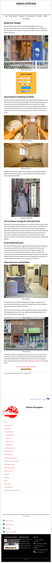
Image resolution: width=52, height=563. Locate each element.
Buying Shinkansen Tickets (10, 458)
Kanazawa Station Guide (25, 539)
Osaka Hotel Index (8, 471)
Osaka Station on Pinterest (42, 549)
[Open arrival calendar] (31, 78)
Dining (5, 480)
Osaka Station (26, 3)
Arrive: (19, 76)
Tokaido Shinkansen (10, 435)
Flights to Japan (9, 520)
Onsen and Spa (7, 484)
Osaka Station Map (8, 487)
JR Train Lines (8, 438)
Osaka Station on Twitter (41, 543)
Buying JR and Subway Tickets (11, 461)
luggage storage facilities (34, 361)
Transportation (7, 428)
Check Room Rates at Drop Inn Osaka (26, 366)
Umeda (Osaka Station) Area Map (12, 490)
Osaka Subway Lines (10, 448)
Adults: (25, 84)
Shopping (6, 477)
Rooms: (19, 84)
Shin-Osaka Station (8, 454)
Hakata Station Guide (25, 543)
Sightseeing (7, 474)
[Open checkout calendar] (31, 81)
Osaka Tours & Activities (10, 532)
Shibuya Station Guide (25, 547)
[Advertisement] (26, 10)
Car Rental (8, 528)
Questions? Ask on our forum (38, 399)
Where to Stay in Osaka (9, 467)
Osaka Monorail (9, 445)
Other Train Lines (9, 441)
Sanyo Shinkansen (9, 431)
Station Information (8, 425)
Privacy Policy (45, 558)
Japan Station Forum (40, 552)
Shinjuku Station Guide (25, 545)
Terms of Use (26, 559)
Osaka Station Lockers (9, 464)
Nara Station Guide (24, 541)
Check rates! (26, 87)
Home (5, 422)
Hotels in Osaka (9, 524)
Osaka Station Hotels (9, 451)
